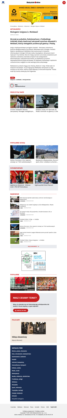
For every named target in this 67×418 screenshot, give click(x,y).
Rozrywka (15, 385)
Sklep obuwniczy (19, 337)
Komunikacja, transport (19, 365)
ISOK (47, 407)
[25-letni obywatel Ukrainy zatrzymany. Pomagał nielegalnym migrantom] (22, 101)
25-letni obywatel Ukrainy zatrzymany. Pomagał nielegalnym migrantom (21, 110)
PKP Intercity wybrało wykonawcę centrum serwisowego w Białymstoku (36, 198)
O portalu (13, 407)
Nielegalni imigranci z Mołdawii (37, 26)
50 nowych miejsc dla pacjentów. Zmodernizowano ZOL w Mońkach (36, 212)
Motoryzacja (15, 373)
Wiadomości (20, 26)
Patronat (26, 407)
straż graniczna (27, 79)
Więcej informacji (17, 340)
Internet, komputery (18, 362)
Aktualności (27, 26)
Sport (21, 221)
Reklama (14, 382)
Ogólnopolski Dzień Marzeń (44, 185)
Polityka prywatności (28, 411)
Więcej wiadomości (32, 246)
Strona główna (13, 26)
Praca (31, 407)
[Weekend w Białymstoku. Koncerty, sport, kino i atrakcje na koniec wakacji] (48, 152)
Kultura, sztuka (16, 368)
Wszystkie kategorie (18, 399)
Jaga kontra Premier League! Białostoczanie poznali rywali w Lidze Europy (38, 233)
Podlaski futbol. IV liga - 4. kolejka (29, 219)
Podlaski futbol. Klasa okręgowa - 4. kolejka (32, 240)
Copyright (22, 413)
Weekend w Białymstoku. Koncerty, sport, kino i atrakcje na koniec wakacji (47, 161)
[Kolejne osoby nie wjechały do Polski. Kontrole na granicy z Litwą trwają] (48, 101)
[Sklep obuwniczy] (33, 328)
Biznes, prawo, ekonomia (19, 351)
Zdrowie (14, 396)
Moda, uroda (15, 370)
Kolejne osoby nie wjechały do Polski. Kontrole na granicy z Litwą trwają (47, 110)
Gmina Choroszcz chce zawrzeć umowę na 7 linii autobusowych (20, 161)
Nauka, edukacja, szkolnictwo (21, 376)
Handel (14, 359)
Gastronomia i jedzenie (19, 356)
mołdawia (18, 79)
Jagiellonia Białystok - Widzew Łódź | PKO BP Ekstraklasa (20, 186)
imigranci (12, 79)
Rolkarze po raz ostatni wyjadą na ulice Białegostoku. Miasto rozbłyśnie (36, 205)
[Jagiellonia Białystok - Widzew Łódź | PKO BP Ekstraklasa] (21, 177)
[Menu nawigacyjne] (64, 2)
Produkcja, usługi (17, 379)
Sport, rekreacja (17, 387)
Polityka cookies (39, 411)
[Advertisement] (33, 127)
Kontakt (37, 407)
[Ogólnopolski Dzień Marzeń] (46, 177)
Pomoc (43, 407)
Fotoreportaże (16, 168)
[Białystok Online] (33, 2)
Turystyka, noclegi (17, 390)
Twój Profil (53, 407)
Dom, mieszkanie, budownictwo (21, 354)
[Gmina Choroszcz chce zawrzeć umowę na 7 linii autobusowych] (22, 152)
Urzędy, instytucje (17, 393)
